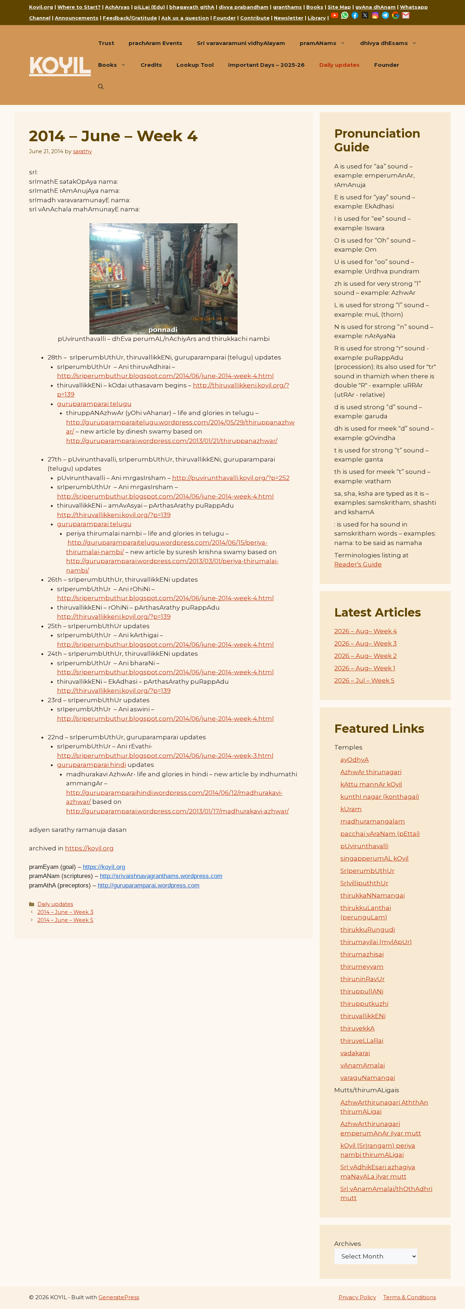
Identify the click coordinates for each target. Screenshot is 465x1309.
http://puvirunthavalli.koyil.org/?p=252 (231, 477)
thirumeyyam (362, 966)
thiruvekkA (357, 1028)
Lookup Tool (195, 64)
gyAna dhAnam (375, 7)
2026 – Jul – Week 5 (364, 680)
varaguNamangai (367, 1077)
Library (317, 18)
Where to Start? (79, 7)
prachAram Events (155, 43)
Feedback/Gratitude (130, 18)
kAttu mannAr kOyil (371, 784)
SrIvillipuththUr (364, 883)
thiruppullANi (361, 991)
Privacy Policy (357, 1297)
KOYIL (60, 65)
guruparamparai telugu (94, 403)
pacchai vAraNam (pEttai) (380, 833)
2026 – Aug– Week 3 (365, 643)
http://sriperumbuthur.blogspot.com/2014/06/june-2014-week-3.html (165, 755)
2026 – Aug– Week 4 (365, 631)
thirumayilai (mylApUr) (376, 942)
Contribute (255, 18)
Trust (106, 43)
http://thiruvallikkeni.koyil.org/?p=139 (114, 515)
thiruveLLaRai (361, 1040)
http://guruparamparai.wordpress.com (148, 885)
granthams (287, 7)
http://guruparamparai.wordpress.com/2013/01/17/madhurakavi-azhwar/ (177, 811)
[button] (101, 87)
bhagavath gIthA (191, 7)
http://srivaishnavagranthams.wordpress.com (161, 876)
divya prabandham (243, 7)
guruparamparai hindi (91, 764)
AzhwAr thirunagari (370, 772)
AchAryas (117, 7)
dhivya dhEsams (384, 43)
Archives (347, 1243)
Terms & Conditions (409, 1297)
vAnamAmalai (362, 1065)
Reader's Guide (358, 564)
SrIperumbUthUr (367, 870)
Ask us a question (185, 18)
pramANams (318, 43)
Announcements (76, 18)
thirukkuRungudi (367, 929)
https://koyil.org (89, 848)
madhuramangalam (372, 821)
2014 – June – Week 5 (65, 920)
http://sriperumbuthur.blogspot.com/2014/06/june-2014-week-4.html (165, 375)
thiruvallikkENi (362, 1016)
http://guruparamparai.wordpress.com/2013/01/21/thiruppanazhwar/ (172, 440)
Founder (224, 18)
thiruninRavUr (362, 979)
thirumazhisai (362, 954)
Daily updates (339, 64)
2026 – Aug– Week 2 (365, 655)
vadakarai (355, 1053)
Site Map (339, 7)
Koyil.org (41, 7)
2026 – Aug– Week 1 (364, 668)
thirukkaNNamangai (372, 895)
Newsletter (288, 18)
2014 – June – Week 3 (65, 912)
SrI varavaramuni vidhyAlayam (241, 43)
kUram (351, 809)
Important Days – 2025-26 (266, 64)
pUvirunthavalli (364, 846)
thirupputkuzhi (364, 1003)
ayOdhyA (354, 759)
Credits (151, 64)
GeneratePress (118, 1297)
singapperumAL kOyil (374, 858)
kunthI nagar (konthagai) (379, 796)
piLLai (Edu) (149, 7)
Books (314, 7)
